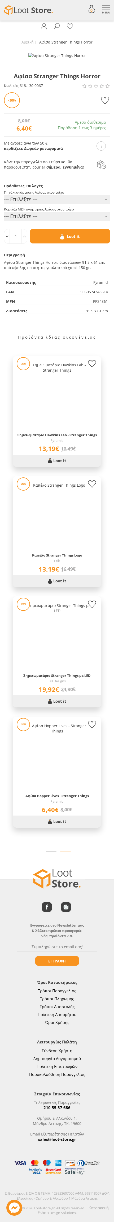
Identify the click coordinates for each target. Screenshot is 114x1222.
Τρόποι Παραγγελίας (57, 990)
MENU (106, 12)
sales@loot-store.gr (57, 1139)
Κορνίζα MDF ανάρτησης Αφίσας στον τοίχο (39, 209)
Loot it (73, 236)
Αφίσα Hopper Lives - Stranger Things (57, 796)
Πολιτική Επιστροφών (57, 1066)
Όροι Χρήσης (57, 1022)
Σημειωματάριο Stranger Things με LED (57, 675)
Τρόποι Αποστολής (57, 1006)
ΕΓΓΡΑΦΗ (57, 961)
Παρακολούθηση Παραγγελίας (57, 1074)
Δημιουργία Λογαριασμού (57, 1058)
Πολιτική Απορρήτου (57, 1014)
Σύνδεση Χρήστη (57, 1050)
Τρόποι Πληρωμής (57, 998)
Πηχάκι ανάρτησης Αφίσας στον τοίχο (34, 192)
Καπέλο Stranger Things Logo (57, 555)
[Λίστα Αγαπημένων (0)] (70, 26)
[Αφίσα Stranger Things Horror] (57, 55)
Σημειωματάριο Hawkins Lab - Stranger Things (57, 435)
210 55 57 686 (57, 1107)
